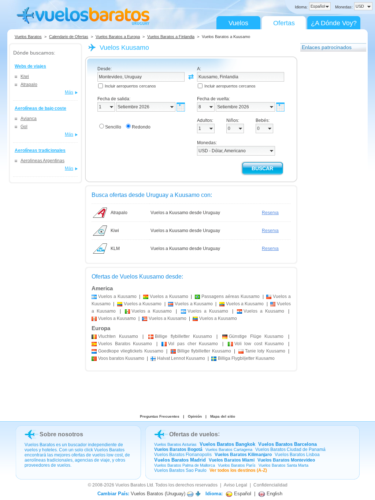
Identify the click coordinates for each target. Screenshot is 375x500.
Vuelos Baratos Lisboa (297, 454)
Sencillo (113, 127)
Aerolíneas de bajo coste (40, 108)
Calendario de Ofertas (68, 36)
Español (242, 493)
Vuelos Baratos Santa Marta (283, 465)
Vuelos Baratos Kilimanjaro (243, 454)
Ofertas (284, 23)
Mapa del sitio (222, 416)
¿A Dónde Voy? (334, 23)
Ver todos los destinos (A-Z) (238, 470)
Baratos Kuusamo (125, 343)
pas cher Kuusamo (193, 343)
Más (69, 92)
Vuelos (238, 23)
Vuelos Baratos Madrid (180, 460)
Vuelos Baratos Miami (232, 460)
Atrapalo (29, 84)
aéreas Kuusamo (230, 296)
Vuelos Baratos (28, 36)
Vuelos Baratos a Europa (118, 36)
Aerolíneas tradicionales (40, 150)
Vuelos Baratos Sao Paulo (180, 470)
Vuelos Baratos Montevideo (286, 460)
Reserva (270, 212)
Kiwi (25, 76)
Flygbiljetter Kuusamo (246, 358)
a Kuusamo (117, 296)
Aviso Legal (235, 485)
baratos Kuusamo (121, 358)
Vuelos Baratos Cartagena (228, 449)
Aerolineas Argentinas (42, 160)
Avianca (29, 118)
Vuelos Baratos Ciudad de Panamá (290, 449)
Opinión (195, 416)
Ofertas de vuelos (193, 434)
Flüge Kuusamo (256, 336)
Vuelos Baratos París (237, 465)
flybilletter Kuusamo (183, 336)
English (273, 493)
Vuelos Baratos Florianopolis (183, 454)
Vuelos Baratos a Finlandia (170, 36)
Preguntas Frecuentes (159, 416)
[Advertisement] (329, 166)
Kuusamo (118, 336)
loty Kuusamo (265, 351)
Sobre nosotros (61, 434)
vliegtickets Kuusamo (130, 351)
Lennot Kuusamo (181, 358)
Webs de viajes (30, 66)
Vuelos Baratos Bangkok (227, 444)
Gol (24, 126)
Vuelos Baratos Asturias (175, 444)
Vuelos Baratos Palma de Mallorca (184, 465)
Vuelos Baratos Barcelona (287, 444)
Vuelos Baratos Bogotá (178, 449)
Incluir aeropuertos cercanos (130, 86)
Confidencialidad (270, 485)
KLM (115, 248)
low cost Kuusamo (259, 343)
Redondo (141, 127)
